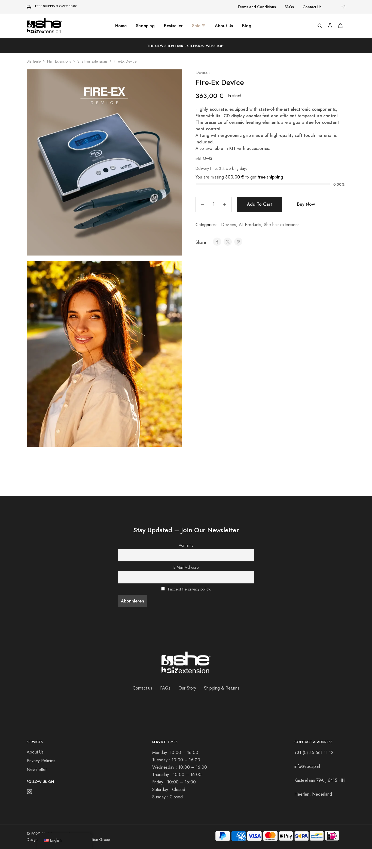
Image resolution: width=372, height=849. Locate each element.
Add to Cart (259, 204)
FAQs (289, 7)
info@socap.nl (307, 766)
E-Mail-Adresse (186, 567)
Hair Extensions (59, 61)
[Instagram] (29, 793)
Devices (203, 72)
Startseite (34, 61)
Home (121, 26)
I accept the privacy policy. (189, 589)
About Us (224, 26)
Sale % (199, 26)
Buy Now (306, 204)
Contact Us (312, 7)
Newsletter (37, 769)
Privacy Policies (41, 761)
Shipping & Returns (221, 688)
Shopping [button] (145, 26)
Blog (246, 26)
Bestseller (173, 26)
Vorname (186, 545)
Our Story (187, 688)
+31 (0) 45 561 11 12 (313, 752)
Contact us (142, 688)
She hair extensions (92, 61)
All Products (250, 225)
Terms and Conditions (256, 7)
